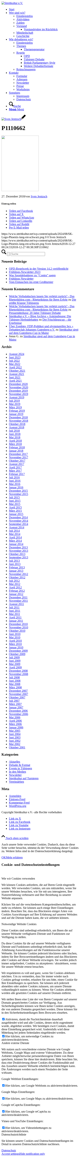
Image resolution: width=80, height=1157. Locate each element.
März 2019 (15, 407)
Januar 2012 (16, 594)
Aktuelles (14, 761)
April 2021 (15, 380)
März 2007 (15, 704)
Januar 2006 (16, 727)
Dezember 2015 (18, 490)
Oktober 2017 (17, 460)
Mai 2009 (14, 664)
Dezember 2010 (18, 624)
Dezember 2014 (18, 517)
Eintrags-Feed (17, 799)
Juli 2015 (14, 497)
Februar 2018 (17, 447)
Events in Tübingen (20, 768)
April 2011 (15, 617)
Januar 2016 (16, 487)
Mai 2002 (14, 744)
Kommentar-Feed (19, 802)
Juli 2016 (14, 477)
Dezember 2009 (18, 650)
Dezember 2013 (18, 547)
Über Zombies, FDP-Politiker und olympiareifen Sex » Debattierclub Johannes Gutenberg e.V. (41, 328)
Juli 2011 (14, 607)
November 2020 (18, 387)
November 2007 (18, 694)
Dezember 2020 (18, 384)
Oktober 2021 (17, 370)
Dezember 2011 (18, 597)
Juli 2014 (14, 530)
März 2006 (15, 724)
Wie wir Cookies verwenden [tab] (18, 878)
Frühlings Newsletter (21, 278)
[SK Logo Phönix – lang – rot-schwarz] (12, 3)
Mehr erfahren (14, 857)
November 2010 (18, 627)
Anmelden (15, 796)
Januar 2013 (16, 570)
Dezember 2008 (18, 670)
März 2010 (15, 644)
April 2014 (15, 537)
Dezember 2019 (18, 390)
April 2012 (15, 587)
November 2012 (18, 574)
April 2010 (15, 640)
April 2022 (15, 367)
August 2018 (16, 427)
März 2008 (15, 687)
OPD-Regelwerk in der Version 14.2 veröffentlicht (38, 268)
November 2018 (18, 420)
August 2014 (16, 527)
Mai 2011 (14, 614)
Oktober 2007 (17, 697)
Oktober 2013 (17, 554)
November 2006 (18, 714)
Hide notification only (32, 1153)
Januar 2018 (16, 450)
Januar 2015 (16, 514)
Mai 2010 (14, 637)
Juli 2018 (14, 430)
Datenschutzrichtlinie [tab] (13, 1134)
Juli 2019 (14, 400)
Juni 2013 (14, 564)
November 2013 (18, 550)
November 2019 (18, 394)
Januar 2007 (16, 707)
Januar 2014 (16, 544)
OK (3, 857)
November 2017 (18, 457)
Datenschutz (8, 1150)
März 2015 (15, 510)
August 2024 (16, 354)
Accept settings (10, 1153)
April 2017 (15, 467)
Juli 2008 (14, 677)
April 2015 (15, 507)
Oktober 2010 (17, 630)
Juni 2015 (14, 500)
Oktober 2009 (17, 654)
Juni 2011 (14, 610)
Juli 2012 (14, 580)
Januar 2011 (16, 620)
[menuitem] (44, 9)
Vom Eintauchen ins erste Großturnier (31, 282)
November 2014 (18, 520)
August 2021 (16, 374)
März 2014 (15, 540)
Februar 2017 (17, 474)
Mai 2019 (14, 404)
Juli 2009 (14, 657)
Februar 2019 (17, 410)
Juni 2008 (14, 680)
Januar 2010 (16, 647)
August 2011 (16, 604)
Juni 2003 (14, 737)
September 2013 (18, 557)
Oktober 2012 (17, 577)
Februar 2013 (17, 567)
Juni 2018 (14, 434)
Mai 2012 (14, 584)
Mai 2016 (14, 484)
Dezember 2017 (18, 454)
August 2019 (16, 397)
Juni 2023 (14, 357)
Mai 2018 (14, 437)
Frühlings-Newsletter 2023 (24, 272)
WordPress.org (17, 806)
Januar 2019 (16, 414)
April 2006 (15, 720)
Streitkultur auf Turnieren (24, 778)
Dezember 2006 (18, 710)
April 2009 (15, 667)
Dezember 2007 (18, 690)
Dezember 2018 (18, 417)
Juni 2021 (14, 377)
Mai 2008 (14, 684)
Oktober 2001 (17, 747)
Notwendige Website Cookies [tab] (18, 924)
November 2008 (18, 674)
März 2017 (15, 470)
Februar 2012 (17, 590)
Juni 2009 (14, 660)
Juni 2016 (14, 480)
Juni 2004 (14, 734)
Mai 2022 (14, 364)
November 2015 (18, 494)
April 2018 (15, 440)
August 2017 (16, 464)
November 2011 (18, 600)
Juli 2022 (14, 360)
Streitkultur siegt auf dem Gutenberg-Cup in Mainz (43, 331)
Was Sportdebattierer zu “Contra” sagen (32, 275)
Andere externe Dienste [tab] (15, 1043)
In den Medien (17, 771)
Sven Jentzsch (39, 196)
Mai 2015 (14, 504)
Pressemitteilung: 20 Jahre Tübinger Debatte (35, 312)
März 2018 (15, 444)
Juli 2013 (14, 560)
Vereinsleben (16, 781)
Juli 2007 (14, 700)
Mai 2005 (14, 730)
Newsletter (15, 775)
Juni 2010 (14, 634)
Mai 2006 (14, 717)
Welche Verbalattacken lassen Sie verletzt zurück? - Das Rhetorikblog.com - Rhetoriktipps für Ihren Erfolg (41, 298)
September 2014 (18, 524)
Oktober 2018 (17, 424)
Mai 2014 (14, 534)
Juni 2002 (14, 740)
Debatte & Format (19, 765)
